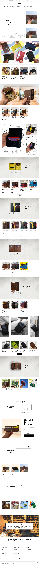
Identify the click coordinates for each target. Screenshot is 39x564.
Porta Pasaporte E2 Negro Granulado (32, 230)
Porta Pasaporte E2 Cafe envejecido (5, 230)
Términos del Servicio (17, 553)
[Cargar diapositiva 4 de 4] (20, 63)
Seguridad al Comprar (5, 554)
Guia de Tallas (16, 549)
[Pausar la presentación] (24, 64)
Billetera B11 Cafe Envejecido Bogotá (23, 473)
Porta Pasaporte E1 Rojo (23, 189)
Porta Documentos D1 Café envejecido (5, 76)
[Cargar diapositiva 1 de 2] (18, 338)
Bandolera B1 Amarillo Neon (14, 350)
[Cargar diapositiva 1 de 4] (16, 63)
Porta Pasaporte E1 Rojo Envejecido (14, 189)
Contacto (3, 550)
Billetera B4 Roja (22, 388)
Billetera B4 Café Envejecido (5, 388)
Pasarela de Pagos (4, 553)
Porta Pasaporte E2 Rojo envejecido (14, 230)
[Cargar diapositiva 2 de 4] (18, 63)
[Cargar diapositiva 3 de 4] (19, 63)
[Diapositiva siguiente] (22, 64)
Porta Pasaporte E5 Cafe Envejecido (5, 310)
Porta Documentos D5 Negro (14, 116)
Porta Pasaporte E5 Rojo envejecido (23, 310)
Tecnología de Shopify (11, 563)
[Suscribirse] (25, 544)
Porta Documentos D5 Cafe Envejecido (5, 117)
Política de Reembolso (17, 550)
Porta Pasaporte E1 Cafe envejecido (5, 189)
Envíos (3, 549)
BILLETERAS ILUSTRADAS (30, 38)
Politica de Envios (16, 554)
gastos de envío (32, 427)
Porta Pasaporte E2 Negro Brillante (23, 230)
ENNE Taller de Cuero (6, 563)
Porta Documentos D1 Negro (32, 75)
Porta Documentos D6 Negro (29, 136)
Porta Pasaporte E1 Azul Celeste (32, 189)
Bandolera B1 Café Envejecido (33, 350)
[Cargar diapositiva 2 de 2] (19, 338)
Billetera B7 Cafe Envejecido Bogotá (30, 24)
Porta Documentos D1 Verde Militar (14, 76)
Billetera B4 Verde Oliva (14, 388)
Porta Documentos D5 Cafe (23, 116)
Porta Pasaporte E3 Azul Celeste (23, 271)
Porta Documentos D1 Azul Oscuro (23, 76)
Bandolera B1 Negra (22, 350)
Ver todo (19, 81)
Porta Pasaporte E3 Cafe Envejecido (5, 271)
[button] (3, 4)
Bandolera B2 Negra (4, 350)
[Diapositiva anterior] (15, 64)
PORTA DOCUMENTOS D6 (30, 154)
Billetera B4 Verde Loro (32, 388)
